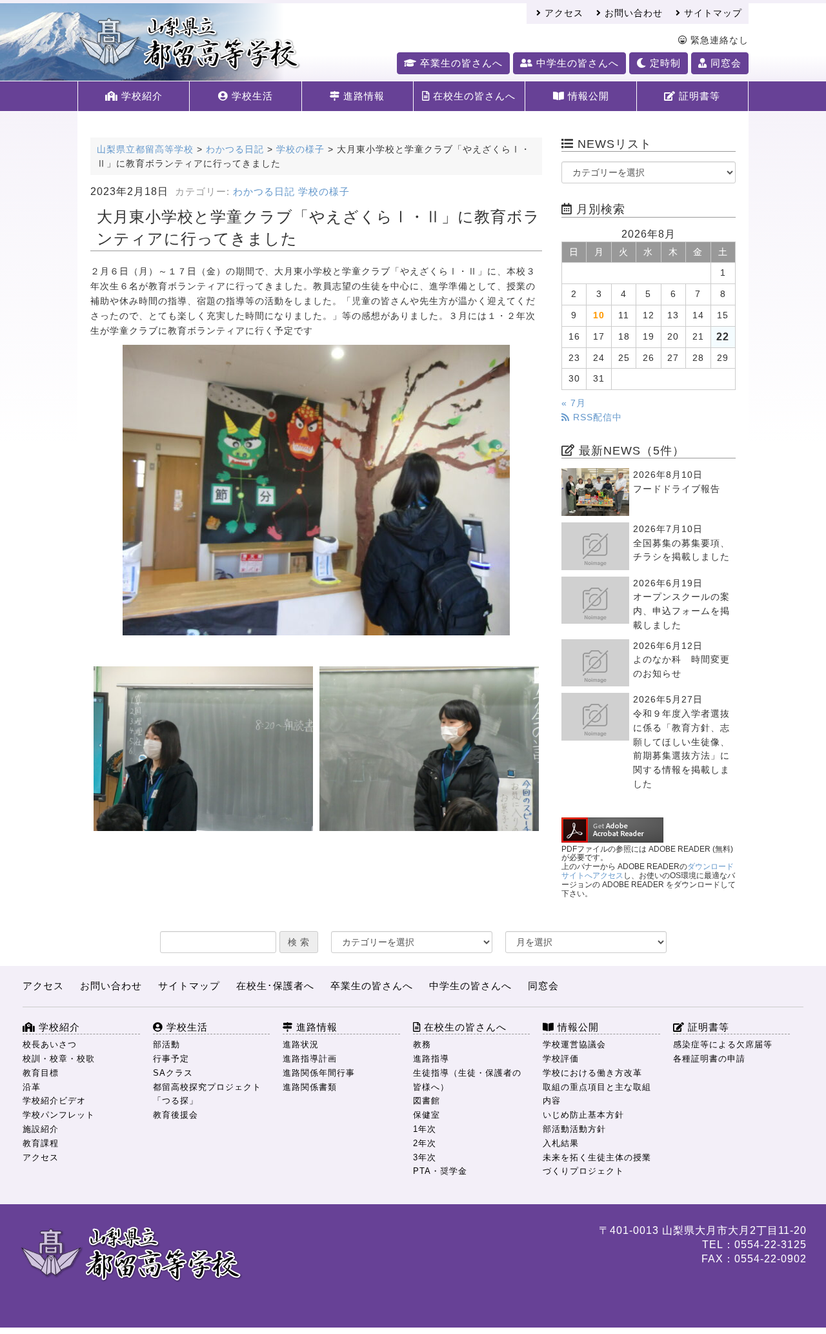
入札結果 (561, 1143)
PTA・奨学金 (440, 1171)
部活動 (166, 1044)
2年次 (424, 1143)
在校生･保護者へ (275, 985)
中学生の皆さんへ (576, 62)
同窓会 (724, 62)
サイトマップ (711, 13)
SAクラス (173, 1073)
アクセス (562, 13)
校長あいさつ (50, 1044)
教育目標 (41, 1073)
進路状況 (301, 1044)
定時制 (664, 62)
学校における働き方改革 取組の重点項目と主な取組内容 (597, 1087)
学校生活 (250, 95)
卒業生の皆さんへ (460, 62)
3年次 (424, 1157)
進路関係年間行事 (319, 1073)
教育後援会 (175, 1115)
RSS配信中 (596, 417)
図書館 (426, 1100)
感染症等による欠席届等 (722, 1044)
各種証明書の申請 (709, 1058)
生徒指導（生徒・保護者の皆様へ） (467, 1080)
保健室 (426, 1115)
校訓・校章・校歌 (59, 1058)
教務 (422, 1044)
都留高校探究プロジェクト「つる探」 (207, 1094)
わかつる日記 (264, 192)
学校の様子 (324, 192)
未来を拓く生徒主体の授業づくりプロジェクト (597, 1164)
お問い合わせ (632, 13)
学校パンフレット (59, 1115)
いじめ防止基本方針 (583, 1115)
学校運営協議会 (574, 1044)
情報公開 (587, 95)
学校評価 (561, 1058)
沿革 (32, 1087)
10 (599, 315)
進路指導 (431, 1058)
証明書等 (698, 95)
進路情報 (362, 95)
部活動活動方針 (574, 1129)
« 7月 (573, 403)
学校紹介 (140, 95)
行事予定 (171, 1058)
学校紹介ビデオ (54, 1100)
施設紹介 (41, 1129)
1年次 (424, 1129)
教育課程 (41, 1143)
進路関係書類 (310, 1087)
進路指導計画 (310, 1058)
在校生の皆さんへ (473, 95)
